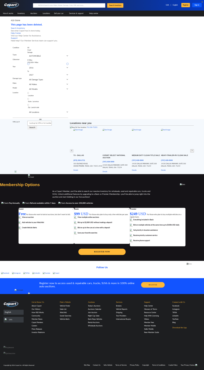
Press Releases (37, 329)
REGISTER (153, 285)
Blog (174, 322)
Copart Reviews (37, 322)
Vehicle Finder (65, 306)
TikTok (174, 312)
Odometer (16, 59)
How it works (8, 13)
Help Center (16, 33)
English (175, 5)
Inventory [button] (21, 13)
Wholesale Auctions (95, 326)
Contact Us (96, 365)
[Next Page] (192, 150)
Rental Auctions (94, 322)
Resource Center (150, 312)
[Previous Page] (71, 150)
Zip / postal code (33, 107)
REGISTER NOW (102, 252)
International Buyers (123, 319)
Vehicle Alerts (65, 319)
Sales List (63, 309)
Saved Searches (65, 316)
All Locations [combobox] (34, 112)
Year (14, 66)
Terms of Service (121, 365)
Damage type (17, 78)
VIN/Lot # (16, 122)
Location (15, 93)
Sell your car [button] (59, 13)
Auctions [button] (34, 13)
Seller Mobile (148, 329)
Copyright (145, 365)
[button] (35, 5)
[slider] (28, 64)
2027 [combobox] (31, 75)
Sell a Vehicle (108, 365)
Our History (36, 309)
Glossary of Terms (150, 309)
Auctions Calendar (94, 309)
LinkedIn (175, 316)
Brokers (119, 306)
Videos (146, 319)
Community (36, 316)
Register (186, 5)
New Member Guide (151, 332)
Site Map (87, 365)
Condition (16, 48)
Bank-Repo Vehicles (95, 319)
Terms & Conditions (158, 365)
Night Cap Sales (93, 316)
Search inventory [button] (115, 5)
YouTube (175, 319)
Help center (93, 13)
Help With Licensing (151, 316)
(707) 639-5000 (108, 162)
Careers (34, 326)
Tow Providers (121, 316)
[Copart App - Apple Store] (178, 332)
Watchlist (63, 312)
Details (75, 170)
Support (14, 38)
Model (15, 88)
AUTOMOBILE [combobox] (35, 56)
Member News (37, 319)
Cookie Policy (173, 365)
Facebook (175, 306)
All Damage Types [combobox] (36, 80)
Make (14, 83)
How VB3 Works (38, 312)
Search (32, 127)
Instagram (176, 309)
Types (15, 55)
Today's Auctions (94, 306)
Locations (46, 13)
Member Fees (149, 322)
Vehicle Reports (121, 309)
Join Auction (92, 312)
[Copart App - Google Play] (178, 339)
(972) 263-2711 (79, 160)
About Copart (37, 306)
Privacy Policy (134, 365)
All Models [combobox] (33, 89)
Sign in (197, 5)
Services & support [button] (76, 13)
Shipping (119, 312)
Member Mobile (150, 326)
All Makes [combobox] (33, 84)
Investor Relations (38, 332)
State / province (33, 101)
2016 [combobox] (31, 68)
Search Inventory (18, 28)
